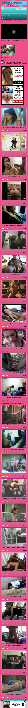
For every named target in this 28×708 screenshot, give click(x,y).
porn (2, 63)
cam (4, 63)
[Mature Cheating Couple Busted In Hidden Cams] (14, 626)
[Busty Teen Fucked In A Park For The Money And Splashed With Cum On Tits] (14, 329)
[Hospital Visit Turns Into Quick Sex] (14, 304)
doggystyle (16, 63)
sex (10, 62)
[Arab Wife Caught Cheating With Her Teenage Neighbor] (14, 430)
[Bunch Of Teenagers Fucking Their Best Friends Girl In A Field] (14, 353)
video (25, 62)
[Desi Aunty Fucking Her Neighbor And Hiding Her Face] (14, 206)
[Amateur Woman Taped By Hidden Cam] (14, 675)
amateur (14, 62)
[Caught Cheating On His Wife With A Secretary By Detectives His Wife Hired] (14, 528)
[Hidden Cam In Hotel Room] (14, 650)
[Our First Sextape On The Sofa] (14, 280)
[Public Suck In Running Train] (14, 255)
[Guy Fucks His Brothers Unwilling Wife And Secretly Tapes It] (14, 454)
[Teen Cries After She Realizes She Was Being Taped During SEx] (14, 108)
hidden (7, 63)
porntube (11, 63)
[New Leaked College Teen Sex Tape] (14, 378)
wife (4, 62)
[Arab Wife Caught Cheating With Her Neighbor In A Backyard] (14, 601)
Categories (5, 12)
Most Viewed (5, 15)
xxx (22, 62)
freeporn (25, 63)
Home (3, 8)
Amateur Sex (8, 58)
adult (2, 64)
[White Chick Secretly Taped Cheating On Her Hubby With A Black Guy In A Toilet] (14, 479)
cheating (7, 62)
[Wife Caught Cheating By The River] (14, 577)
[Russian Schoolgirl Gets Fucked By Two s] (14, 231)
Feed (3, 18)
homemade (18, 62)
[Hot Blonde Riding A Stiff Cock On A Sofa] (14, 181)
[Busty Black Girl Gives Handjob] (14, 157)
